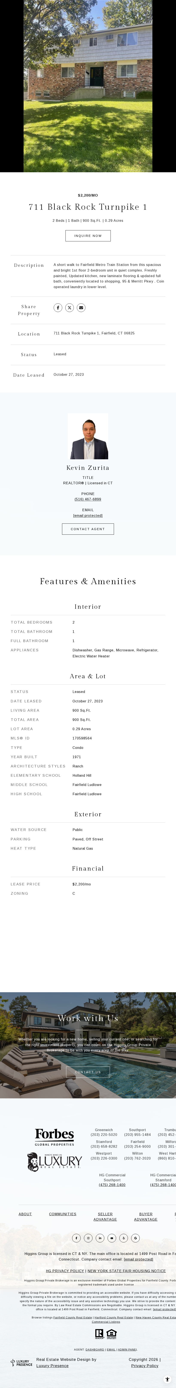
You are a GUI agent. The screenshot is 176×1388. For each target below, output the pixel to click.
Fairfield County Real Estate (72, 1317)
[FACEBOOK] (76, 1238)
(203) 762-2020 (137, 1158)
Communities (62, 1214)
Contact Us (88, 1072)
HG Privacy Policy (65, 1271)
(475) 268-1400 (112, 1185)
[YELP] (123, 1238)
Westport (104, 1153)
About (25, 1214)
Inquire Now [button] (88, 236)
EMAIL (111, 1349)
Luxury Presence (52, 1366)
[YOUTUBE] (112, 1238)
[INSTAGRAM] (88, 1238)
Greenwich (104, 1130)
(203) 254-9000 (137, 1146)
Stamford (104, 1142)
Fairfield (138, 1142)
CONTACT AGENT (88, 529)
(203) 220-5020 (104, 1134)
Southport (137, 1130)
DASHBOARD (95, 1349)
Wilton (137, 1153)
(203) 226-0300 (104, 1158)
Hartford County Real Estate (114, 1317)
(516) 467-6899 (88, 499)
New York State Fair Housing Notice (127, 1271)
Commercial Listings (106, 1321)
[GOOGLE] (135, 1238)
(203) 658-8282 (104, 1146)
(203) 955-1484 (137, 1134)
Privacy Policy (144, 1366)
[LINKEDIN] (100, 1238)
